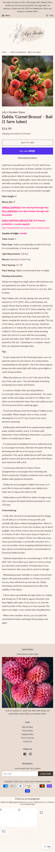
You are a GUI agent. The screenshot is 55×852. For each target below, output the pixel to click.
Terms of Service (27, 738)
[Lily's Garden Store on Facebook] (24, 754)
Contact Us (27, 741)
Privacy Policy (27, 731)
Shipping (6, 133)
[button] (27, 818)
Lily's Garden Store (26, 781)
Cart (51, 15)
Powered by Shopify (43, 781)
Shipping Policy (28, 734)
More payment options (27, 158)
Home (4, 52)
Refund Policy (27, 727)
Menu (7, 15)
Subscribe (45, 774)
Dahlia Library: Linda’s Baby (27, 654)
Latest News (27, 649)
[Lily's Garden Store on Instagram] (30, 754)
